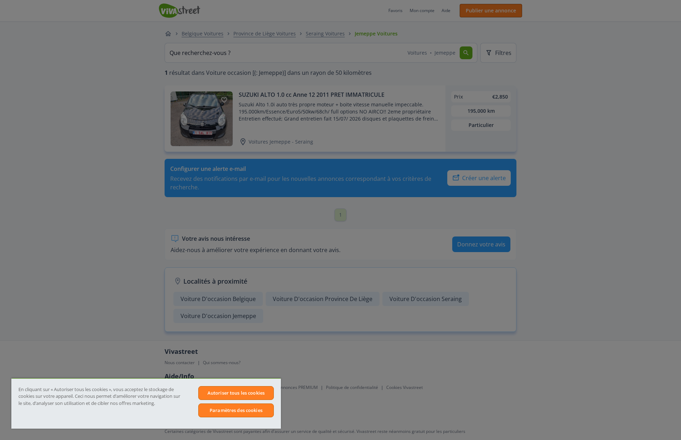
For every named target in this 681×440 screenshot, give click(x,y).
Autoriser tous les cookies (236, 393)
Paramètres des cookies (236, 410)
